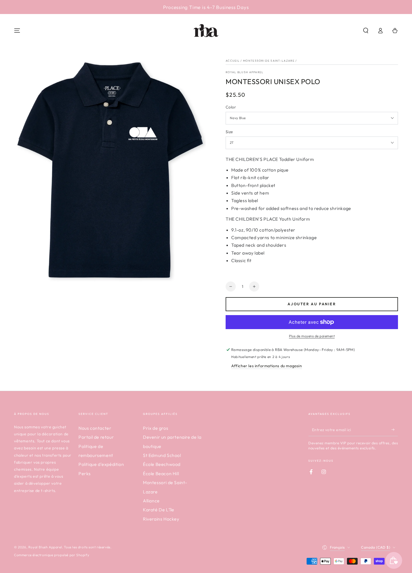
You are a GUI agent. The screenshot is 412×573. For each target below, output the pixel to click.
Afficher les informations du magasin (266, 365)
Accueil (233, 61)
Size (229, 131)
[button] (365, 30)
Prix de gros (155, 428)
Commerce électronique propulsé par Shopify (51, 555)
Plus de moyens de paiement (312, 336)
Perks (84, 473)
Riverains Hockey (161, 519)
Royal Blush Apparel (245, 72)
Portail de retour (96, 437)
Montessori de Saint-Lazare (269, 61)
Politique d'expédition (101, 464)
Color (231, 107)
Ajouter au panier (312, 304)
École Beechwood (161, 464)
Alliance (151, 500)
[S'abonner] (395, 430)
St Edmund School (162, 455)
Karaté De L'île (158, 509)
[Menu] (17, 30)
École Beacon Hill (161, 473)
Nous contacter (94, 428)
